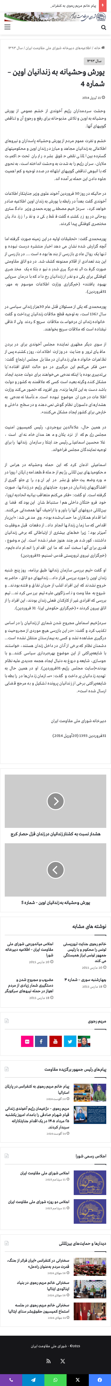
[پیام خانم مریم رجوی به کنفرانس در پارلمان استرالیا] (90, 1093)
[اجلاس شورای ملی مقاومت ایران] (90, 1182)
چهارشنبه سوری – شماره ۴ (85, 979)
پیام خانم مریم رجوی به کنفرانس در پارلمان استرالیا (61, 6)
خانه (97, 48)
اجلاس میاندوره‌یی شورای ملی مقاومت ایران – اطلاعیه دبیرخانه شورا (29, 950)
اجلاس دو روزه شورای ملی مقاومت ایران (38, 1201)
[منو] (7, 27)
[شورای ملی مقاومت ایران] (55, 16)
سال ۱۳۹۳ (15, 48)
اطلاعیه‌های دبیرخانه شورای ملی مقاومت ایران (58, 48)
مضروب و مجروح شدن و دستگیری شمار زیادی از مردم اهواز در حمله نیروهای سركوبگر (29, 985)
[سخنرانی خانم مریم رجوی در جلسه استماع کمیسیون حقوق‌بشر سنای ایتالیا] (90, 1311)
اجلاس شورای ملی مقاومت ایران (44, 1173)
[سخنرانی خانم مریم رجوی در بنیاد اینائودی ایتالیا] (90, 1289)
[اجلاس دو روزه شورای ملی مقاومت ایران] (90, 1211)
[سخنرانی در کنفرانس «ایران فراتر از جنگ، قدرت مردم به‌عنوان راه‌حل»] (90, 1267)
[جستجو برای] (104, 27)
